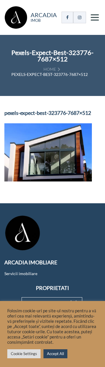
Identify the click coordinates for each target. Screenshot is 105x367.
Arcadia (44, 15)
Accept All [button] (55, 353)
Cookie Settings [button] (24, 353)
